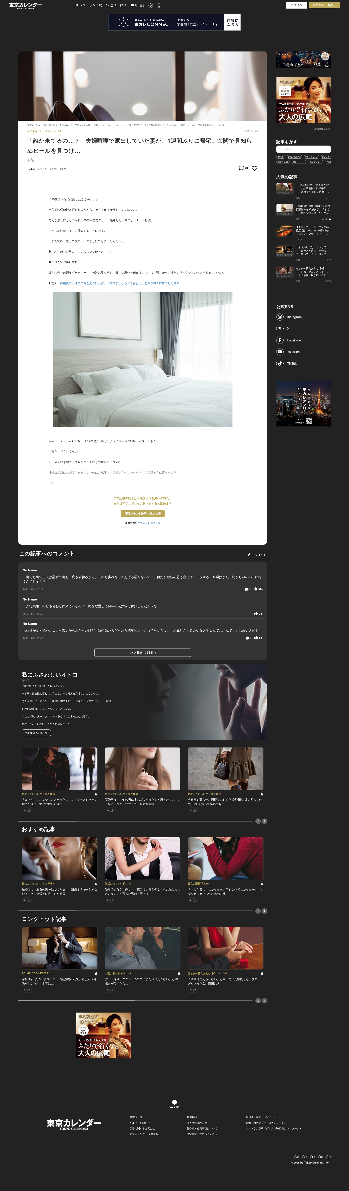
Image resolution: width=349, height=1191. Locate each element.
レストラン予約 (90, 5)
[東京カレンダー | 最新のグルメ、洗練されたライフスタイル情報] (42, 5)
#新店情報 (283, 161)
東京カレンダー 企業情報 (144, 1134)
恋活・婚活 (118, 5)
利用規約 (192, 1117)
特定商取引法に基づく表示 (202, 1134)
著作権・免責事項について (202, 1128)
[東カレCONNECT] (174, 22)
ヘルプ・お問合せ (140, 1122)
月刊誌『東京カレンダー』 (261, 1117)
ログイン (296, 5)
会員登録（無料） (324, 5)
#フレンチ (327, 156)
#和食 (329, 161)
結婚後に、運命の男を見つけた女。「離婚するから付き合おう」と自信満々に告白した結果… (121, 283)
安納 (30, 159)
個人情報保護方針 (197, 1122)
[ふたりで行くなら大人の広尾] (303, 99)
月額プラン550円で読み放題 (142, 513)
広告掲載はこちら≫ (322, 128)
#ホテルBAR (294, 156)
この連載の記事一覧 (36, 733)
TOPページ (136, 1117)
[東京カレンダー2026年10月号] (103, 1035)
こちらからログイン (149, 523)
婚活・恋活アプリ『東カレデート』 (266, 1122)
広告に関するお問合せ (142, 1128)
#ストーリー (299, 161)
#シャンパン (311, 156)
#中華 (281, 156)
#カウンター (316, 161)
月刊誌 (139, 5)
